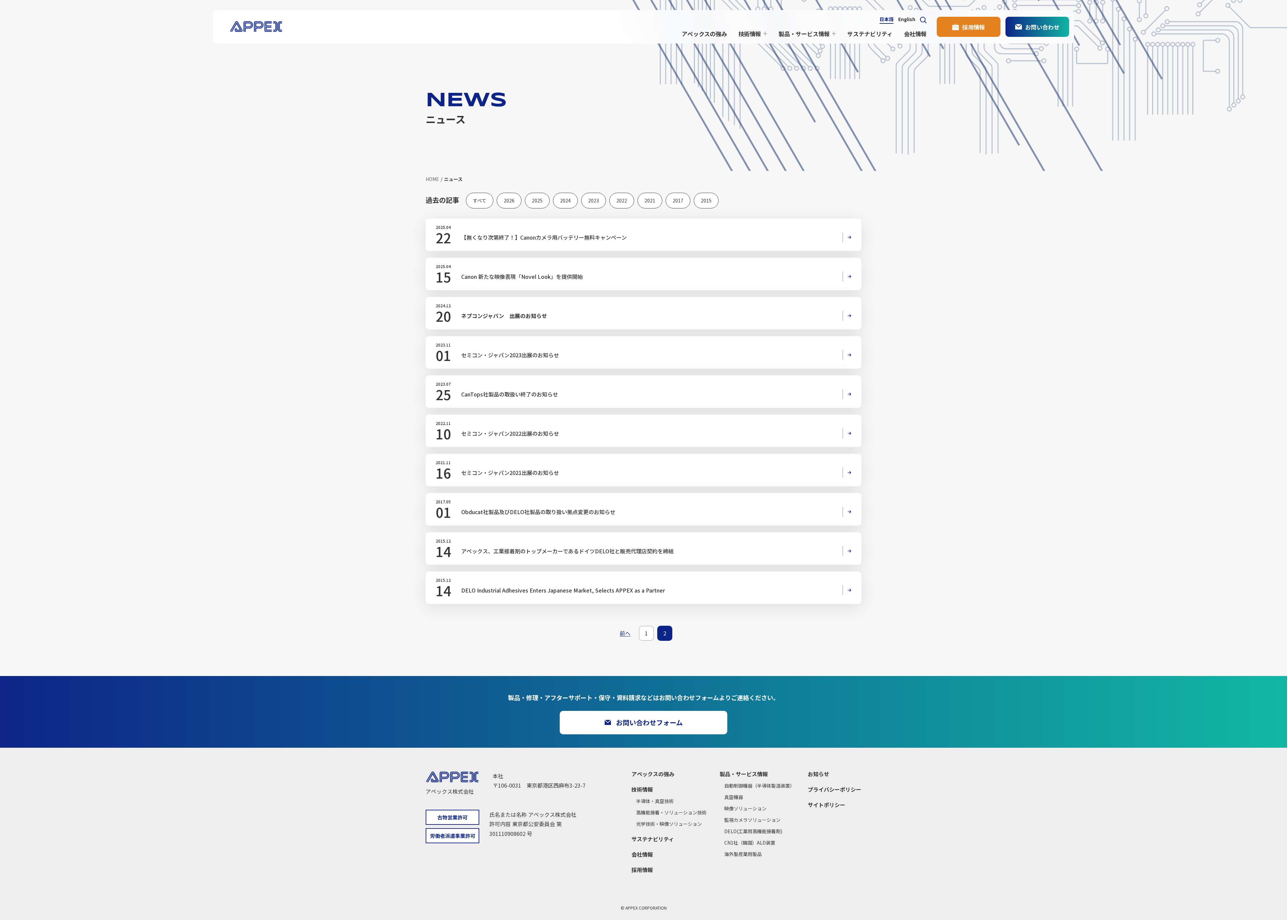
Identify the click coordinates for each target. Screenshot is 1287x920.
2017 (678, 200)
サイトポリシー (826, 805)
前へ (625, 633)
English (906, 19)
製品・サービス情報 (804, 33)
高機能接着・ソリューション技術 (671, 812)
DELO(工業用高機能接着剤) (753, 831)
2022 (621, 200)
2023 (593, 200)
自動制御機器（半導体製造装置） (759, 785)
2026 (509, 200)
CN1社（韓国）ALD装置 (749, 842)
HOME (432, 179)
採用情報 (973, 27)
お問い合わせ (1042, 27)
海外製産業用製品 (743, 854)
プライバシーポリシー (834, 789)
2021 (650, 200)
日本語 (886, 19)
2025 (537, 200)
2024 (565, 200)
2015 (706, 200)
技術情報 (749, 33)
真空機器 (733, 797)
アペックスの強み (704, 33)
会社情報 (915, 33)
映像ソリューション (745, 808)
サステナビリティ (870, 33)
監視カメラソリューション (752, 819)
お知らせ (818, 774)
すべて (479, 200)
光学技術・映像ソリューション (669, 823)
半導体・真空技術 (655, 801)
